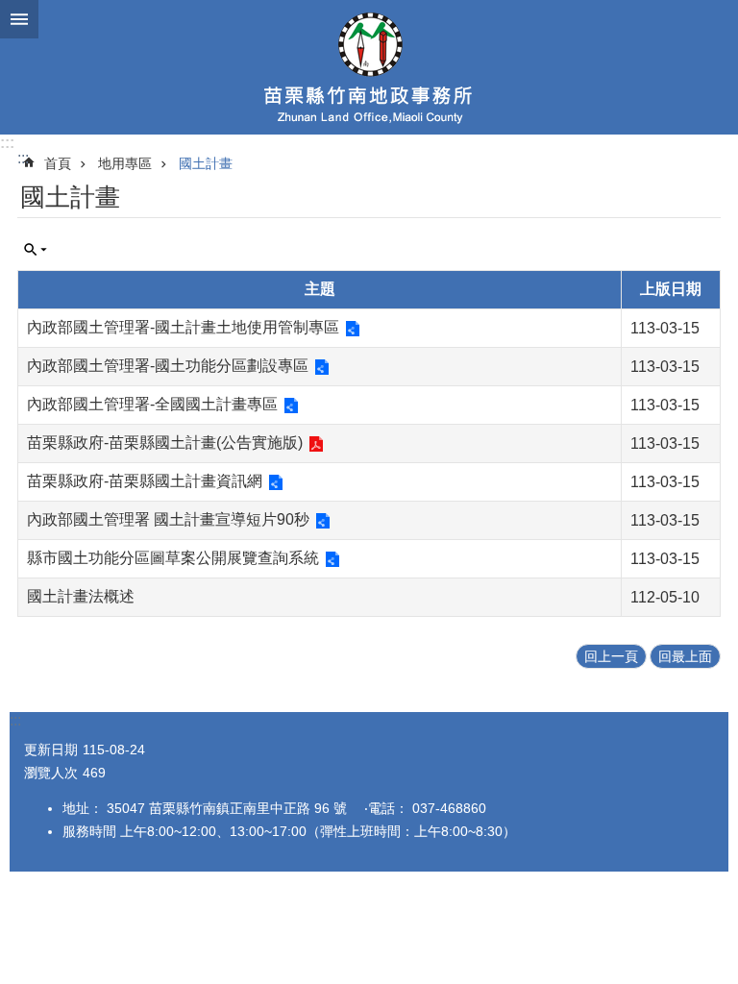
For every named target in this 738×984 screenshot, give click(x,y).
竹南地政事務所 (369, 67)
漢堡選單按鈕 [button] (19, 19)
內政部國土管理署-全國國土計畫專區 (152, 404)
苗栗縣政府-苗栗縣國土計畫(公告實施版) (165, 442)
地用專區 (125, 163)
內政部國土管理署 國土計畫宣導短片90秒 (168, 519)
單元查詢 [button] (35, 249)
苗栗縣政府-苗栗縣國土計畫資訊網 (144, 481)
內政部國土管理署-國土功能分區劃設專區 (167, 365)
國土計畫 (206, 163)
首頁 (57, 163)
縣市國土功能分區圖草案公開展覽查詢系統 (173, 558)
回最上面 (685, 656)
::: (7, 143)
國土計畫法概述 (81, 596)
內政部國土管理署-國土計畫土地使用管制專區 (183, 327)
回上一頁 (611, 656)
